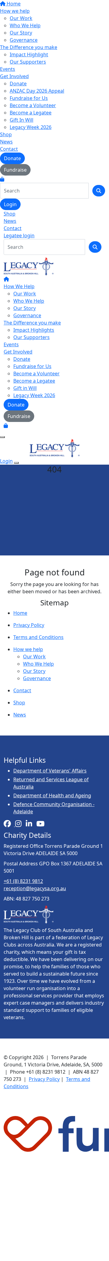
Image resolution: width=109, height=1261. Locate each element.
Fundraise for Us (29, 98)
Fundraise (15, 169)
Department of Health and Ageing (52, 795)
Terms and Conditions (38, 637)
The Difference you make (28, 47)
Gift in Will (25, 388)
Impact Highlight (29, 54)
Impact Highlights (33, 330)
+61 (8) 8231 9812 (23, 881)
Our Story (21, 32)
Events (7, 69)
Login (10, 204)
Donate (18, 83)
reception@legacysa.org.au (35, 888)
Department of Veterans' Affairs (50, 770)
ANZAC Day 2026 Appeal (37, 90)
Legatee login (19, 235)
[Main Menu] (2, 437)
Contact (9, 149)
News (6, 141)
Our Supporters (28, 61)
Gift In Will (21, 120)
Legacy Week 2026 (30, 127)
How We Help (19, 286)
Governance (24, 40)
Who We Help (25, 25)
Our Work (21, 18)
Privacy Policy (28, 625)
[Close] (16, 463)
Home (13, 3)
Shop (6, 134)
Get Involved (14, 76)
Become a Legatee (30, 112)
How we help (15, 11)
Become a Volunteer (33, 105)
